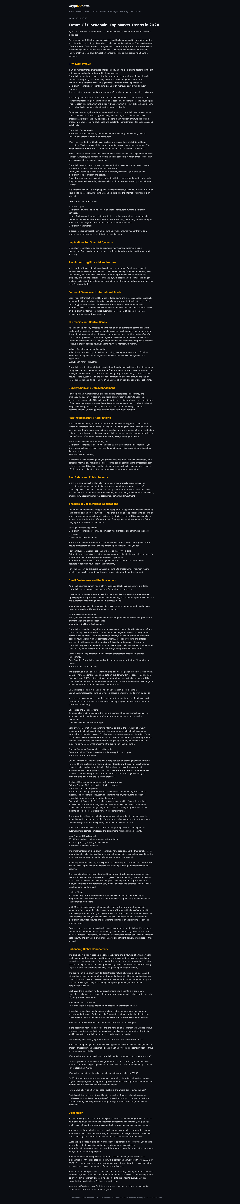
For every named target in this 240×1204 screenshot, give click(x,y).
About (138, 11)
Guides (79, 11)
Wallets (102, 11)
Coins (94, 11)
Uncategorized (127, 11)
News (87, 11)
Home (71, 11)
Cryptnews (79, 6)
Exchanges (113, 11)
